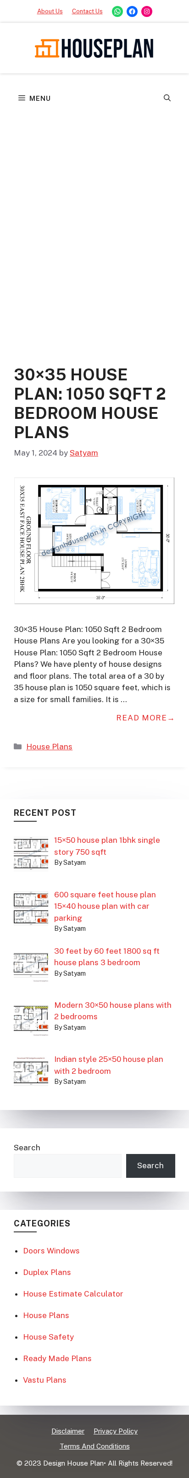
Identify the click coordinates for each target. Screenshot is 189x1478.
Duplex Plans (47, 1272)
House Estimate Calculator (73, 1293)
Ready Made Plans (57, 1358)
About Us (50, 11)
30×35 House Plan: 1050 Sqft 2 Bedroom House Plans (90, 403)
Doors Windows (51, 1250)
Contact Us (87, 11)
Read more (141, 717)
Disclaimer (67, 1431)
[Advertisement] (94, 211)
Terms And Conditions (95, 1446)
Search (27, 1147)
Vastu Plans (45, 1380)
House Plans (49, 746)
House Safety (48, 1336)
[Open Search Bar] (167, 98)
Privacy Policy (116, 1431)
